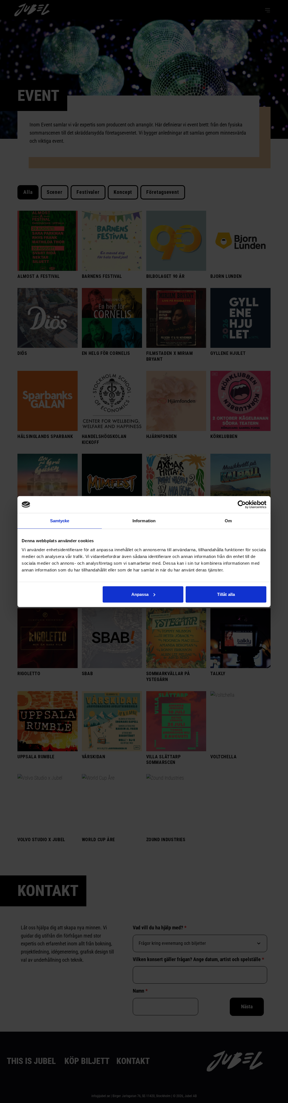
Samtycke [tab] (59, 520)
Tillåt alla (226, 594)
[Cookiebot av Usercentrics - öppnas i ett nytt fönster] (241, 504)
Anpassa (140, 594)
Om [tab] (228, 520)
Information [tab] (144, 520)
